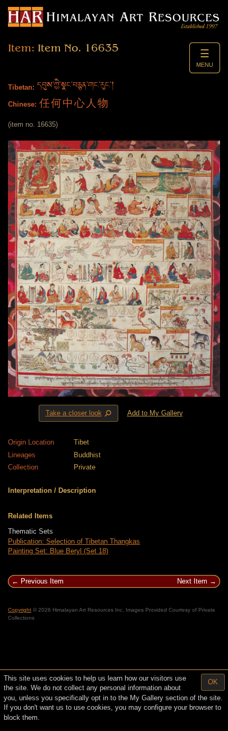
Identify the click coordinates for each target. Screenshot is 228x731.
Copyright (19, 610)
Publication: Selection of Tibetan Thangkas (74, 541)
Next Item (192, 581)
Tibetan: (21, 87)
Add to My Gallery (155, 413)
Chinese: (22, 104)
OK (213, 682)
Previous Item (42, 581)
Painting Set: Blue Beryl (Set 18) (58, 551)
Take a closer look (79, 413)
